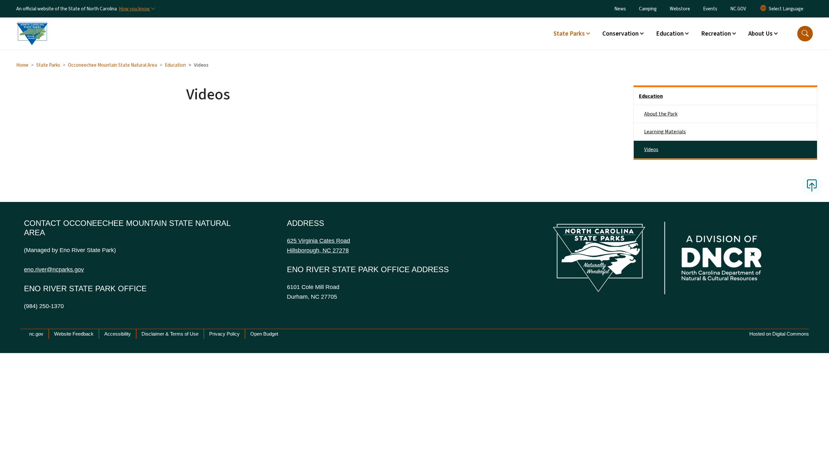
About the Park (660, 113)
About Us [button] (760, 33)
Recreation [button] (716, 33)
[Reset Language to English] (763, 9)
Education (175, 65)
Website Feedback (74, 334)
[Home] (32, 26)
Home (22, 65)
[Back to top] (812, 185)
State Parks (48, 65)
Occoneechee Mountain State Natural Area (112, 65)
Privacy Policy (224, 334)
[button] (805, 33)
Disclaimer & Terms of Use (170, 334)
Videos (651, 149)
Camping (648, 8)
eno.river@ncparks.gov (54, 269)
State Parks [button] (569, 33)
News (620, 8)
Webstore (680, 8)
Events (710, 8)
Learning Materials (665, 131)
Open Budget (264, 334)
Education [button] (670, 33)
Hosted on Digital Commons (779, 334)
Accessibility (117, 334)
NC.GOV (738, 8)
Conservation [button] (620, 33)
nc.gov (36, 334)
